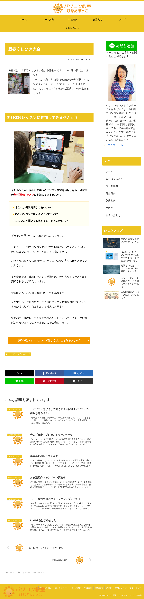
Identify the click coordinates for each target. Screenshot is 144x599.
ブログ (109, 208)
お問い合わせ (113, 215)
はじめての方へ (114, 178)
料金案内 (110, 193)
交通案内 (110, 200)
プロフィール (115, 145)
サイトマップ (135, 588)
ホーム (109, 171)
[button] (78, 381)
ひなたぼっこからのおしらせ (19, 354)
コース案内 (111, 186)
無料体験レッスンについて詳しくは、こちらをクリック (49, 340)
